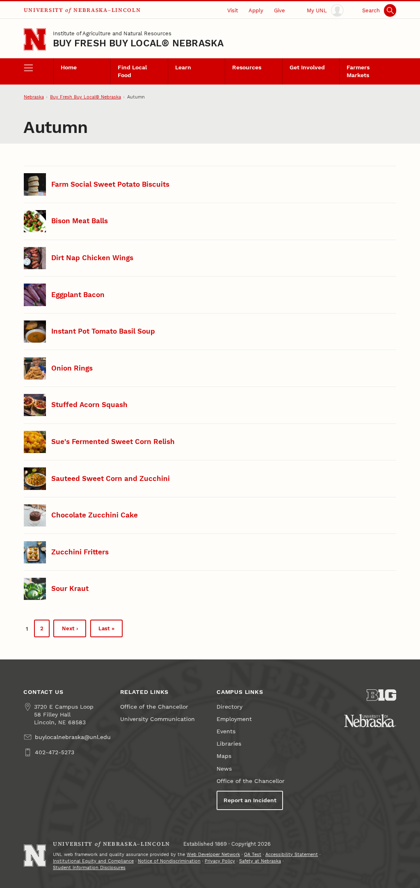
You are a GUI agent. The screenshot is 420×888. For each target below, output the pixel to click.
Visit (232, 10)
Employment (234, 719)
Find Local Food (132, 71)
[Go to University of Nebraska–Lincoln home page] (35, 39)
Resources (246, 67)
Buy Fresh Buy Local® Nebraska (138, 43)
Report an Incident (250, 800)
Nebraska (34, 97)
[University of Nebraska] (370, 720)
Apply (256, 10)
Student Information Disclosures (89, 867)
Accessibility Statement (291, 854)
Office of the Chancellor (154, 706)
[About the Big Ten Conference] (381, 695)
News (224, 768)
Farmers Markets (358, 71)
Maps (224, 756)
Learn (183, 67)
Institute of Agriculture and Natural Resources (112, 33)
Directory (229, 706)
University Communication (157, 719)
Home (69, 67)
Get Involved (307, 67)
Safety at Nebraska (260, 861)
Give (279, 10)
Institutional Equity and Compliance (93, 861)
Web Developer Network (213, 854)
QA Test (252, 854)
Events (226, 731)
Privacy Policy (220, 861)
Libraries (229, 743)
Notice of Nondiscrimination (169, 861)
